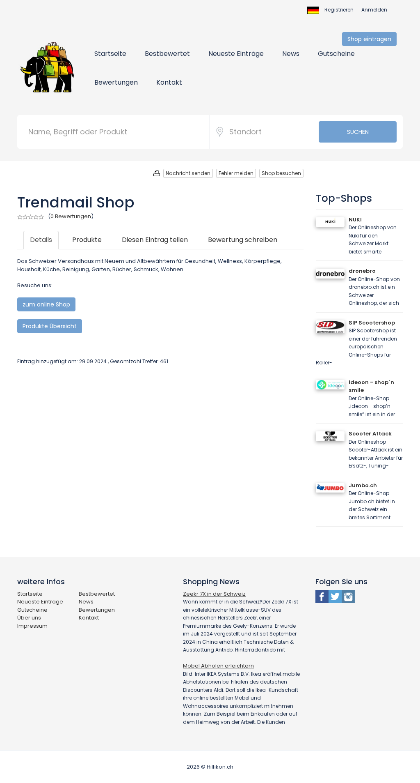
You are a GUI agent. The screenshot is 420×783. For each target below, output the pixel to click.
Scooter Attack (370, 434)
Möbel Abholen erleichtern (218, 666)
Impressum (32, 626)
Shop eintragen (369, 39)
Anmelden (374, 9)
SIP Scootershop (372, 323)
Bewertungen (116, 82)
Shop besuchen (281, 173)
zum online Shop (46, 304)
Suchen (358, 132)
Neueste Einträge (236, 53)
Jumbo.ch (363, 485)
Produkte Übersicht (50, 326)
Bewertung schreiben (242, 239)
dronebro (362, 271)
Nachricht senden (188, 173)
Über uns (29, 618)
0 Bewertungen (70, 216)
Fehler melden (236, 173)
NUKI (355, 219)
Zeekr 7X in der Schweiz (214, 594)
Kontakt (169, 82)
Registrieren (339, 9)
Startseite (110, 53)
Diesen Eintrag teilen (155, 239)
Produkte (87, 239)
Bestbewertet (167, 53)
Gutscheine (336, 53)
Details (41, 239)
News (290, 53)
